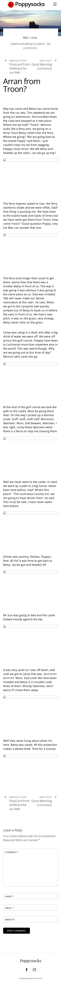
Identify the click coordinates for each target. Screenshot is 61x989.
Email (9, 907)
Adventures (17, 44)
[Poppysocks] (26, 6)
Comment (12, 852)
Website (10, 919)
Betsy (29, 44)
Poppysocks (30, 960)
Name (9, 896)
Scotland (38, 44)
